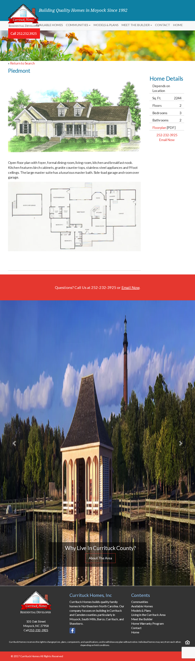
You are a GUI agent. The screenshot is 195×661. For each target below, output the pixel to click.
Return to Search (22, 63)
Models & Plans (106, 25)
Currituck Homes (30, 656)
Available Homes (49, 25)
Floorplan (159, 127)
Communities (77, 25)
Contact (162, 25)
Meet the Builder (135, 25)
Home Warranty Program (147, 623)
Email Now (166, 140)
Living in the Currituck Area (148, 614)
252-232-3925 (166, 135)
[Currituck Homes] (36, 601)
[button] (14, 443)
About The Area (100, 558)
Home (178, 25)
